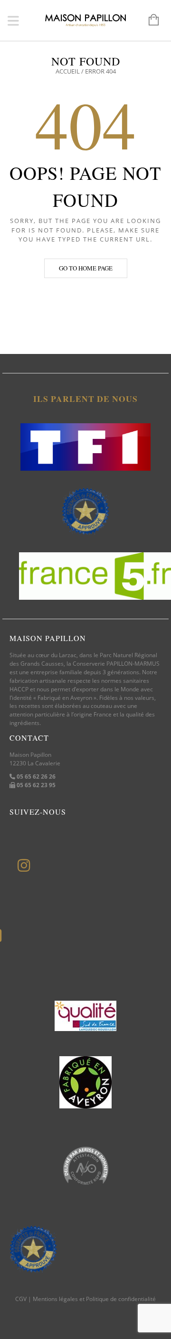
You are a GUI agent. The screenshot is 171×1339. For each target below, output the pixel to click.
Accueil (68, 71)
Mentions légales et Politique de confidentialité (94, 1299)
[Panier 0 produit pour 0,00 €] (149, 20)
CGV (21, 1299)
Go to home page (86, 268)
